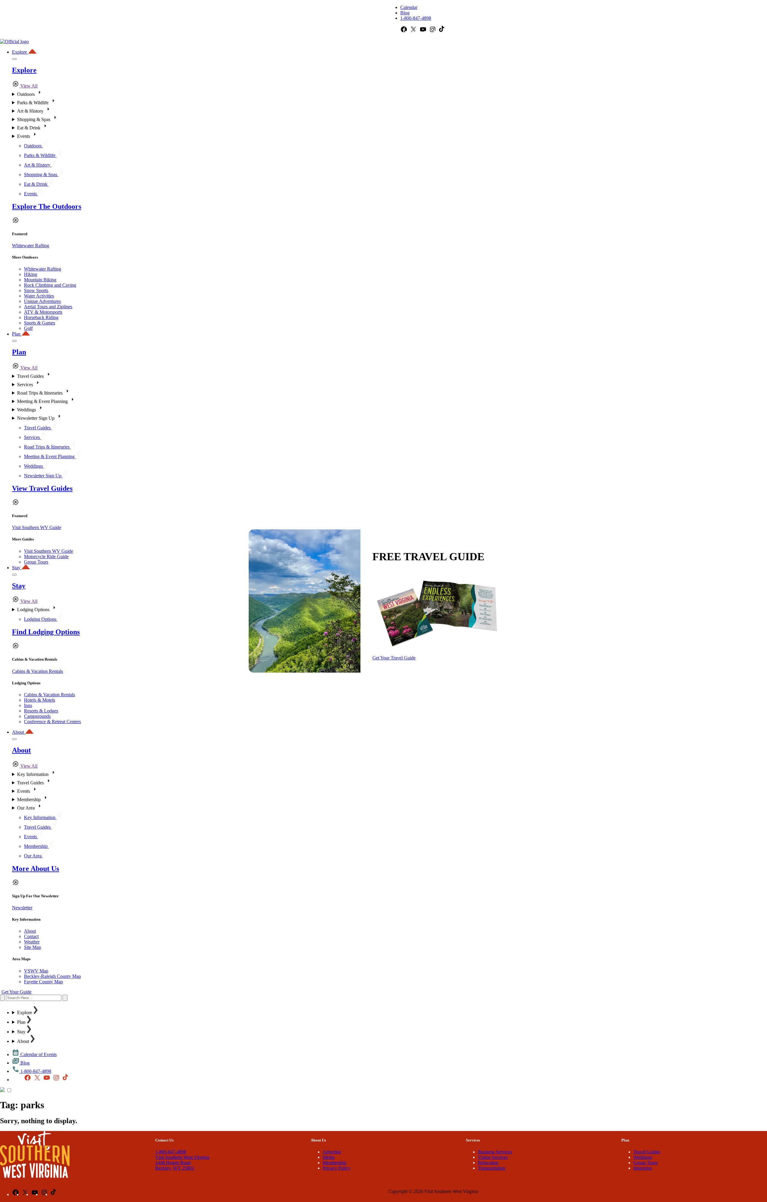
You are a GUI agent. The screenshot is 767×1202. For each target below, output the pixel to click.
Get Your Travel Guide (394, 657)
